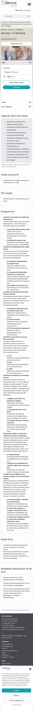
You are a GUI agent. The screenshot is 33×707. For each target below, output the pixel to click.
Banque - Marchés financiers (22, 22)
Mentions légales (16, 704)
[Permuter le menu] (29, 4)
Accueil (11, 22)
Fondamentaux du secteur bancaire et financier (14, 24)
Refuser (16, 695)
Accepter (16, 690)
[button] (30, 669)
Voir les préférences (16, 700)
